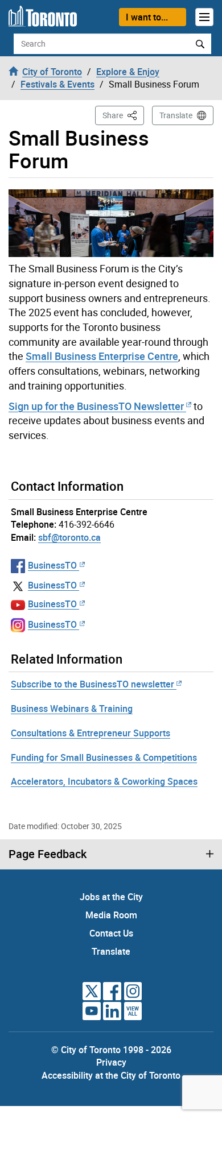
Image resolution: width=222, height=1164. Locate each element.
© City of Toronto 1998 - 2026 (111, 1049)
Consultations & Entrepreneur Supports (90, 733)
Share (123, 115)
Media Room (111, 915)
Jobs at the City (111, 896)
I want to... (147, 17)
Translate (175, 115)
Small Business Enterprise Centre (102, 356)
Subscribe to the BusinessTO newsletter (92, 684)
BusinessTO (52, 565)
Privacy (111, 1062)
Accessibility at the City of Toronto (111, 1075)
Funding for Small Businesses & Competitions (104, 757)
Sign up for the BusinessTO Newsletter (96, 406)
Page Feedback (48, 854)
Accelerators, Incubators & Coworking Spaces (104, 781)
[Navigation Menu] (204, 17)
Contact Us (111, 933)
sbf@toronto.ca (69, 537)
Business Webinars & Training (72, 708)
